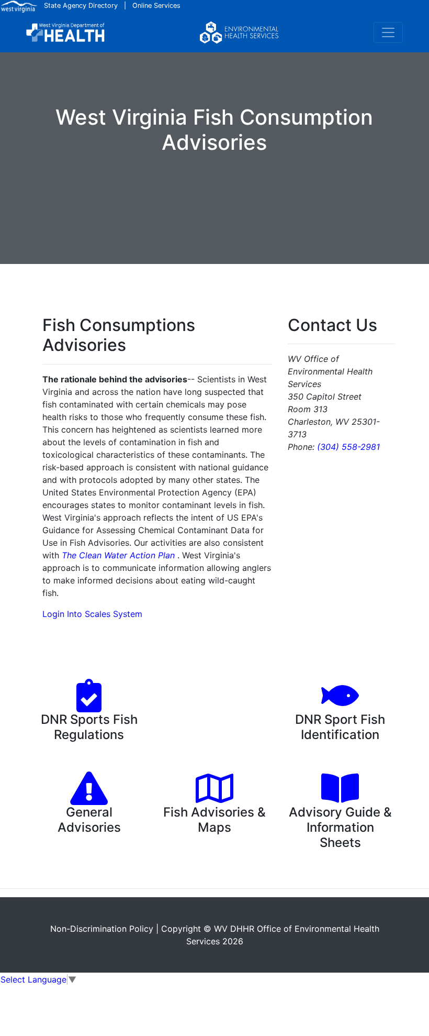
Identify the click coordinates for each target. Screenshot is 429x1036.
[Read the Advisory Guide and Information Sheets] (340, 797)
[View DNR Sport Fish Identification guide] (340, 705)
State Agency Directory (81, 5)
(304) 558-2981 (348, 447)
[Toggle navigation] (388, 32)
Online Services (156, 5)
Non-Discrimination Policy (101, 928)
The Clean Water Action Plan (118, 555)
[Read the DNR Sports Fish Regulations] (88, 705)
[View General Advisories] (89, 797)
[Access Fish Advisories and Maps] (214, 797)
